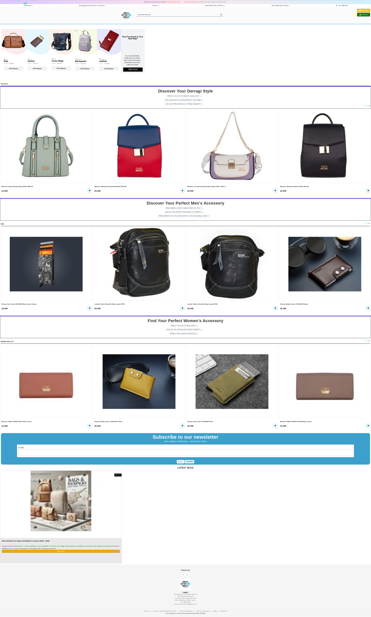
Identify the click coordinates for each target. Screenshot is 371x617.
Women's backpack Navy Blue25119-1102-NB (110, 186)
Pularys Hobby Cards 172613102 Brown (294, 304)
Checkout (364, 15)
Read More (61, 551)
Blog (215, 611)
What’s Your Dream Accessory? (184, 333)
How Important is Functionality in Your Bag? (184, 100)
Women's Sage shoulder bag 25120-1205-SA (17, 186)
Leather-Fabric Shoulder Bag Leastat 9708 (109, 304)
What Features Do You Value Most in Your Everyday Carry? (184, 216)
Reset (181, 462)
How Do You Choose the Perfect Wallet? (183, 329)
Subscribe (189, 462)
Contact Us (223, 611)
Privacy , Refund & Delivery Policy (165, 611)
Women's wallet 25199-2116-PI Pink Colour (17, 421)
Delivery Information (203, 611)
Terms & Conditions (186, 611)
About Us (147, 611)
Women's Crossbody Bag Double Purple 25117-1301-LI (206, 186)
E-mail (21, 448)
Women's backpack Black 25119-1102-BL (294, 186)
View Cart (364, 10)
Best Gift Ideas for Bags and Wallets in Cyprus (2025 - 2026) (25, 541)
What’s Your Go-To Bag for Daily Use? (184, 96)
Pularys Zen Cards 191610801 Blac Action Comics (19, 304)
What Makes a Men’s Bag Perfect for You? (184, 208)
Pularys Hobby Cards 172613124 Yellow (108, 421)
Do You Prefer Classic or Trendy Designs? (184, 104)
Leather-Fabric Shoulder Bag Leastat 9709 (202, 304)
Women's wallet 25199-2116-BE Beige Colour (296, 421)
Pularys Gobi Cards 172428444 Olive (200, 421)
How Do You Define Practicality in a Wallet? (184, 212)
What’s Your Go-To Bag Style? (184, 325)
